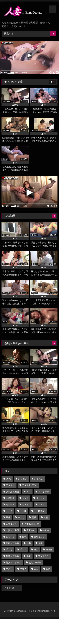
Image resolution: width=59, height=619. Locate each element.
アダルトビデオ (29, 485)
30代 (8, 479)
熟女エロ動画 (35, 562)
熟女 (28, 556)
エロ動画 (10, 498)
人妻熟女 (30, 530)
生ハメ (9, 569)
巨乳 (24, 537)
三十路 (23, 511)
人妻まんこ (11, 524)
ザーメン (40, 498)
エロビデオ (43, 491)
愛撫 (40, 543)
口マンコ (10, 537)
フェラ (41, 504)
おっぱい (22, 479)
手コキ (9, 549)
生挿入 (23, 569)
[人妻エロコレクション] (24, 11)
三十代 (9, 511)
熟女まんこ (43, 556)
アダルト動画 (12, 491)
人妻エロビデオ (31, 524)
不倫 (8, 517)
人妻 (46, 517)
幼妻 (28, 543)
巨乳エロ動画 (12, 543)
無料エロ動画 (12, 556)
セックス (10, 504)
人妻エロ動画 (12, 530)
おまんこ (38, 479)
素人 (36, 569)
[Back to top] (49, 610)
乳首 (34, 517)
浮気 (36, 549)
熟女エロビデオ (13, 562)
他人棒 (46, 530)
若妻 (48, 569)
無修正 (49, 549)
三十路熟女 (39, 511)
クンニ (25, 498)
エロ (28, 491)
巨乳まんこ (39, 537)
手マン (23, 549)
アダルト (10, 485)
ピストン (26, 504)
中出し (21, 517)
